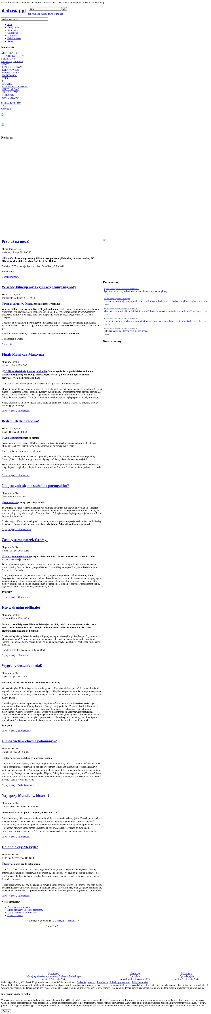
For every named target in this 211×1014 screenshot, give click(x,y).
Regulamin (102, 982)
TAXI (4, 106)
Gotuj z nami (13, 27)
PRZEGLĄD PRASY (12, 61)
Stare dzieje (13, 30)
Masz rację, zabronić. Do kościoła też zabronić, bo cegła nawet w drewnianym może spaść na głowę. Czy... (156, 311)
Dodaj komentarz (10, 277)
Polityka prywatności (120, 982)
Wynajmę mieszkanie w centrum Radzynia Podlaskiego (54, 976)
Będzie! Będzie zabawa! (20, 421)
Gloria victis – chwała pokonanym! (29, 741)
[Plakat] (6, 258)
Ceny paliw (7, 109)
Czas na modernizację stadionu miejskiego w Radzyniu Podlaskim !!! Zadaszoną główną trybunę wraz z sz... (157, 301)
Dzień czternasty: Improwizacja (22, 912)
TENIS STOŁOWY (12, 67)
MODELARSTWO (11, 72)
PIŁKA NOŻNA (10, 92)
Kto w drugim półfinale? (21, 607)
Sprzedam (135, 976)
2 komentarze (8, 344)
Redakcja (81, 982)
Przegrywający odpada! (18, 907)
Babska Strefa (14, 38)
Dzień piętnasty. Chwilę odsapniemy (25, 909)
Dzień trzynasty (15, 915)
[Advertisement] (13, 188)
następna (61, 920)
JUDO (5, 81)
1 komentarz (23, 410)
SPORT (5, 64)
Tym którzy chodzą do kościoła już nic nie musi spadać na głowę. (136, 291)
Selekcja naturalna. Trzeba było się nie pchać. (126, 331)
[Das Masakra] (10, 502)
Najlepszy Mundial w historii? (25, 796)
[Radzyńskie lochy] (14, 131)
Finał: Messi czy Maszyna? (23, 354)
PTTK (5, 78)
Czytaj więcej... (9, 410)
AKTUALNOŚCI (10, 53)
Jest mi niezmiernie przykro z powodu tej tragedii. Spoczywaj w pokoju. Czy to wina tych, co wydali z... (155, 321)
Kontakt (11, 41)
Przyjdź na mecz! (15, 241)
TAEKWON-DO (10, 69)
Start (9, 24)
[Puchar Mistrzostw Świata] (17, 303)
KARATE (7, 83)
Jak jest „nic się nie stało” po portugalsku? (35, 486)
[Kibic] (6, 864)
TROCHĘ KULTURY (12, 56)
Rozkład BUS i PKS (11, 103)
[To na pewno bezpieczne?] (16, 556)
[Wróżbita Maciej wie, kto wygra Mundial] (24, 371)
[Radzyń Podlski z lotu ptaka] (14, 121)
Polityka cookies (140, 982)
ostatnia (72, 920)
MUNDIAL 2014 (10, 97)
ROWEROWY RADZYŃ (15, 86)
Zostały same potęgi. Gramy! (25, 540)
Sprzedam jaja (187, 976)
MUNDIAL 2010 (10, 89)
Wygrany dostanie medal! (22, 666)
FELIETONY (8, 58)
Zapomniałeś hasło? (36, 13)
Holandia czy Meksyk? (20, 847)
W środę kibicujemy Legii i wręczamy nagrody (39, 287)
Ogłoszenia (12, 32)
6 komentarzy (24, 597)
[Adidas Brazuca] (11, 437)
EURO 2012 (8, 95)
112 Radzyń (13, 35)
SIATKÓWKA (9, 75)
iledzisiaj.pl (14, 10)
